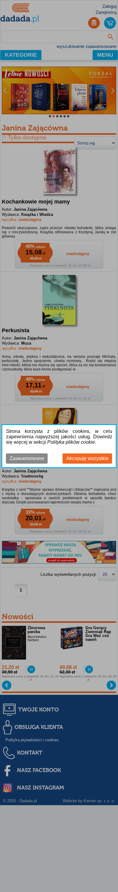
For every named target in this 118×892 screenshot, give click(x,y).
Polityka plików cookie (71, 442)
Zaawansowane (27, 458)
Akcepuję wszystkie (87, 458)
